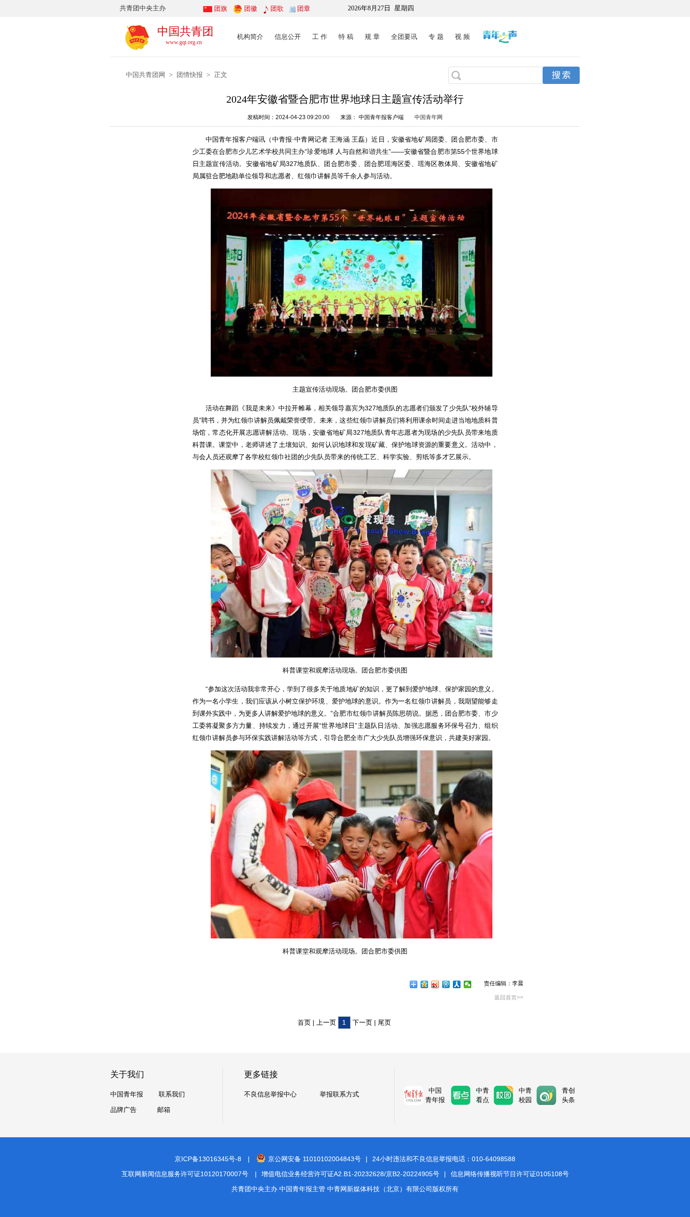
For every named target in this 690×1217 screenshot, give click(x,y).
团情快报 (189, 74)
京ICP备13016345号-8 (208, 1159)
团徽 (250, 8)
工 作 (319, 36)
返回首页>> (508, 997)
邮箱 (163, 1109)
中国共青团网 (145, 74)
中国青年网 (428, 117)
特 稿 (345, 36)
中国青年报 (126, 1094)
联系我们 (172, 1094)
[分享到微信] (468, 984)
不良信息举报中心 (270, 1094)
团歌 (277, 8)
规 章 (372, 36)
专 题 (436, 36)
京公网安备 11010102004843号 (314, 1159)
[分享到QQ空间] (425, 984)
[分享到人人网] (457, 984)
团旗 (220, 8)
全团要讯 (404, 36)
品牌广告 (123, 1109)
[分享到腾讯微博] (446, 984)
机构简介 (250, 36)
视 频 (462, 36)
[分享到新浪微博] (435, 984)
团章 (303, 8)
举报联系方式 (339, 1094)
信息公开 (288, 36)
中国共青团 (185, 31)
